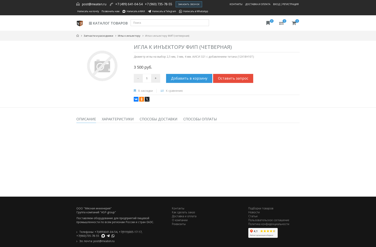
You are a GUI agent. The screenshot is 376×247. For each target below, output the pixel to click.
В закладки (145, 91)
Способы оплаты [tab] (200, 119)
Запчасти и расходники (98, 35)
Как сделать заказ (183, 212)
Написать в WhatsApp (195, 11)
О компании (180, 220)
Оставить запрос (233, 78)
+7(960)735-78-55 (87, 236)
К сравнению (174, 91)
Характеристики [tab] (118, 119)
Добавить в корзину (189, 78)
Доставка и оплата (257, 4)
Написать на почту (88, 11)
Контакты (236, 4)
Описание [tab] (86, 119)
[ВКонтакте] (136, 99)
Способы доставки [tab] (158, 119)
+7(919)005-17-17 (130, 232)
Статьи (253, 216)
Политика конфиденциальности (268, 224)
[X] (147, 99)
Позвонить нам (110, 11)
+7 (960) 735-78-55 (158, 4)
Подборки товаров (260, 208)
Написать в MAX (136, 11)
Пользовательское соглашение (268, 220)
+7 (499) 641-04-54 (129, 4)
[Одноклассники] (141, 99)
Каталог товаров (110, 23)
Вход (276, 4)
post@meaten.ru (94, 4)
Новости (254, 212)
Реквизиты (179, 224)
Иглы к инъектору (129, 35)
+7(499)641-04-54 (106, 232)
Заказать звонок (189, 4)
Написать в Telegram (164, 11)
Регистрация (290, 4)
